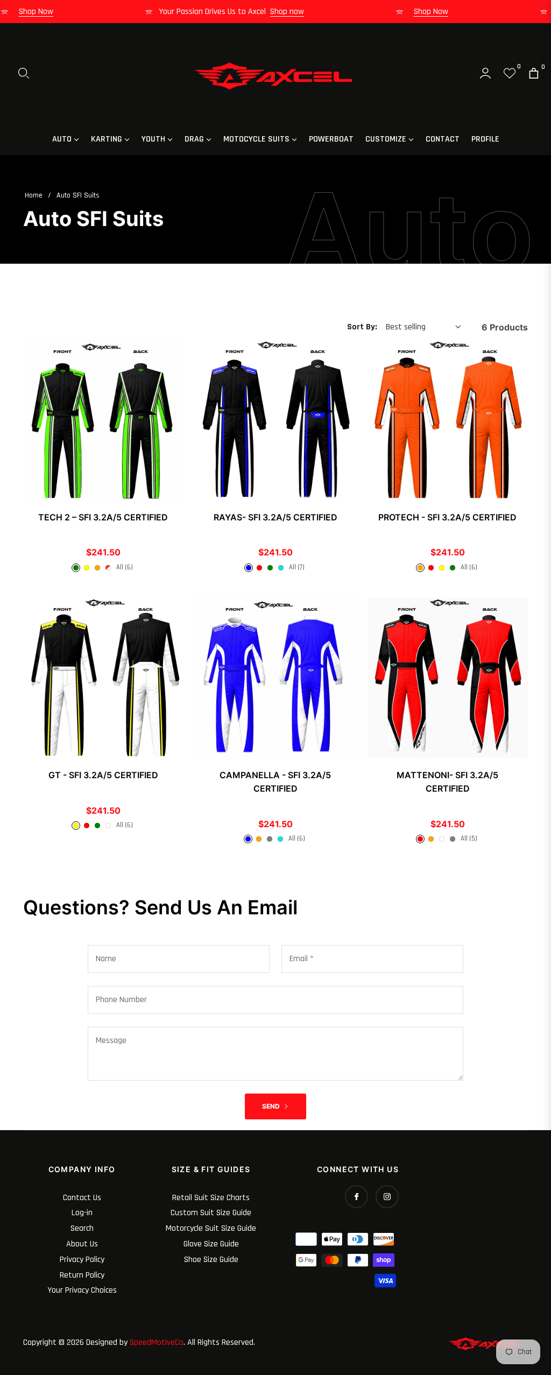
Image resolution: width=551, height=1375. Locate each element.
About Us (82, 1244)
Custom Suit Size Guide (211, 1212)
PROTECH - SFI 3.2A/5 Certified (447, 517)
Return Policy (82, 1275)
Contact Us (82, 1197)
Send (271, 1106)
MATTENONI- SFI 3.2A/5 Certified (447, 782)
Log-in (82, 1212)
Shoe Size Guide (211, 1259)
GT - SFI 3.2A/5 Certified (103, 775)
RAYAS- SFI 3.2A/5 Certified (275, 517)
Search (82, 1228)
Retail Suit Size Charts (211, 1197)
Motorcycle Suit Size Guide (211, 1228)
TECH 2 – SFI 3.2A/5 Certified (103, 517)
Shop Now (47, 11)
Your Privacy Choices (82, 1290)
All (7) (297, 567)
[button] (24, 73)
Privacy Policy (82, 1259)
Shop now (298, 11)
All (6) (124, 567)
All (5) (469, 838)
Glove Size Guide (211, 1244)
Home (34, 195)
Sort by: (362, 327)
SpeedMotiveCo (156, 1342)
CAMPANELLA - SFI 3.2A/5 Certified (275, 782)
